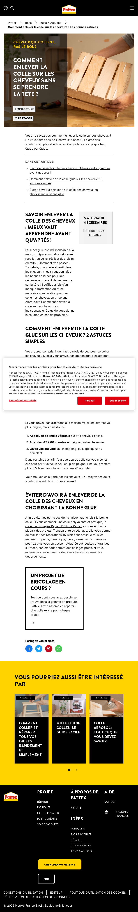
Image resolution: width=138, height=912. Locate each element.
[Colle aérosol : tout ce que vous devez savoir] (106, 729)
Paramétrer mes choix (22, 400)
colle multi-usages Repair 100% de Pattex (53, 526)
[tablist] (69, 770)
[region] (69, 384)
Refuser (90, 400)
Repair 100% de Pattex (96, 233)
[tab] (69, 770)
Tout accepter (117, 400)
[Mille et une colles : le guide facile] (69, 729)
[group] (69, 735)
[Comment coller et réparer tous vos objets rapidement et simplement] (32, 729)
